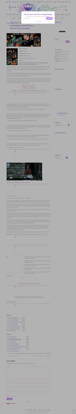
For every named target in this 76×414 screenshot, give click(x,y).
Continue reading (38, 21)
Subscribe (50, 18)
